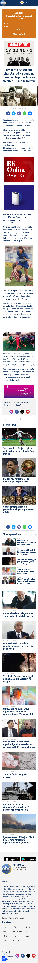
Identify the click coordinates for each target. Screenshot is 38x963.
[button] (4, 959)
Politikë (4, 936)
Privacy (5, 918)
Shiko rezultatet (19, 34)
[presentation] (32, 534)
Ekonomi (15, 940)
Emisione (29, 927)
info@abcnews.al (19, 867)
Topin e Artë (15, 419)
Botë (14, 927)
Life (27, 940)
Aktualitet (5, 931)
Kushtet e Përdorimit (16, 918)
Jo (7, 26)
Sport (6, 419)
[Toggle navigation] (34, 3)
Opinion (4, 927)
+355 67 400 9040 (19, 870)
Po (7, 23)
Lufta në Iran (17, 931)
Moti (27, 936)
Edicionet (29, 931)
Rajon (4, 940)
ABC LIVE (28, 2)
